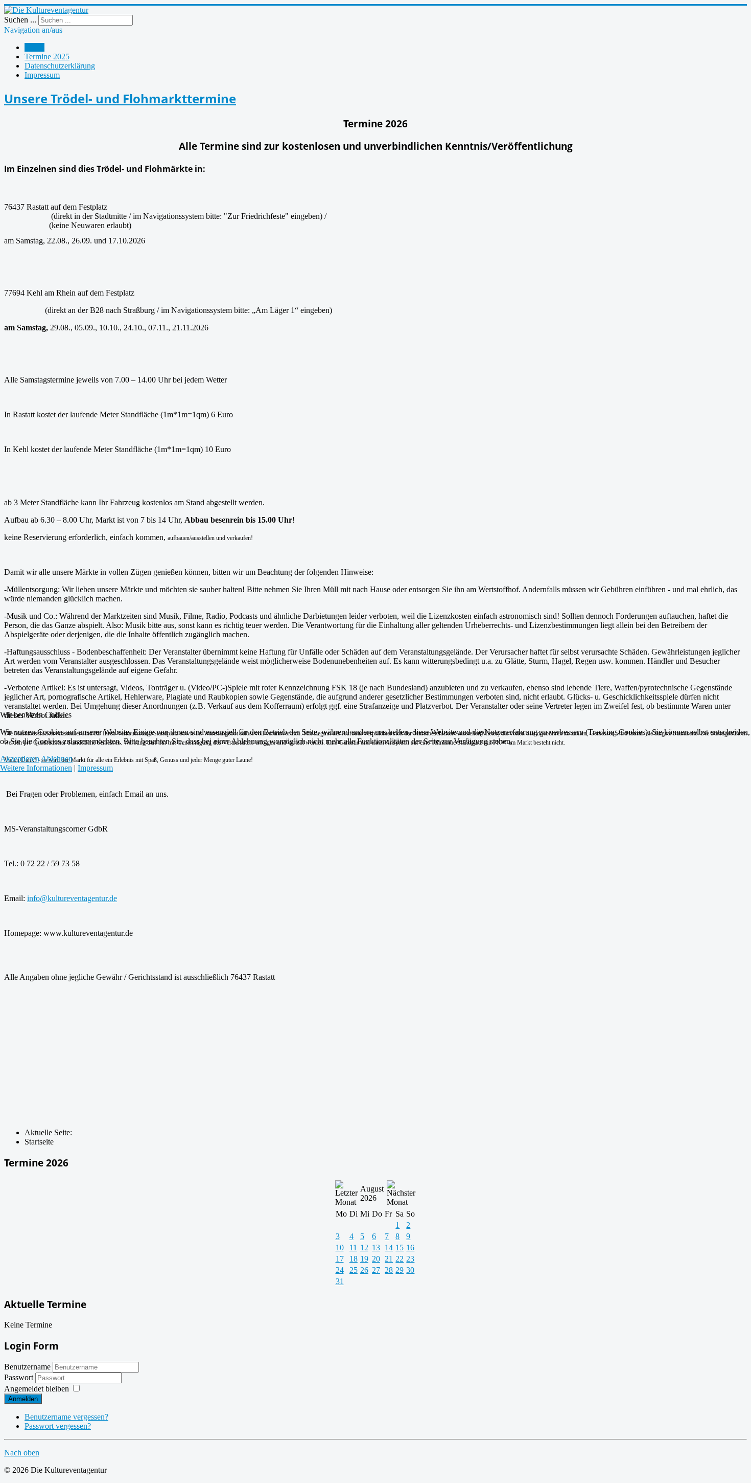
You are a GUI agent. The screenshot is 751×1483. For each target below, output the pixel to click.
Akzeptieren (19, 758)
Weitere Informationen (36, 767)
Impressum (95, 767)
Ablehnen (57, 758)
